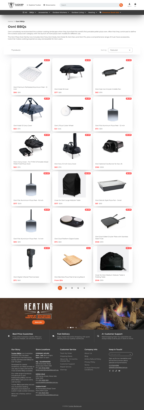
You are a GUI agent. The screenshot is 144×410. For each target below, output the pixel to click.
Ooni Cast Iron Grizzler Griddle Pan (113, 76)
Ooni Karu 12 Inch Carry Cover (72, 151)
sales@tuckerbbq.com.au (118, 367)
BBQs (31, 12)
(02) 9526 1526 (43, 393)
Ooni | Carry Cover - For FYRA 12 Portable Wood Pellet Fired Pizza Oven (31, 151)
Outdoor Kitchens (60, 12)
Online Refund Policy (93, 359)
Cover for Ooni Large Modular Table (72, 188)
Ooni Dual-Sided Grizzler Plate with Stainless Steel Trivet (113, 226)
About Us (88, 353)
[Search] (121, 5)
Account (129, 5)
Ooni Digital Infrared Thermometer (31, 264)
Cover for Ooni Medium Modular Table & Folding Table (113, 264)
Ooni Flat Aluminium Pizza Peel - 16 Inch (31, 188)
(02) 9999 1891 (43, 380)
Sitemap (63, 370)
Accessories (43, 12)
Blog (86, 356)
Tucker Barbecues (75, 406)
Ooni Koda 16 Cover (72, 76)
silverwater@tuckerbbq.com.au (47, 370)
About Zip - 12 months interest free (68, 360)
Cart (135, 5)
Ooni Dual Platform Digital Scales (72, 226)
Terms (87, 365)
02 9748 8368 (114, 365)
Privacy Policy (90, 362)
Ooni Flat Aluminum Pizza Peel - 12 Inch (113, 114)
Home (10, 21)
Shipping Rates (66, 356)
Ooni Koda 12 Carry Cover (31, 114)
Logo (16, 5)
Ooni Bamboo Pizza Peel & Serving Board (72, 264)
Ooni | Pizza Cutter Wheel (72, 114)
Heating (91, 12)
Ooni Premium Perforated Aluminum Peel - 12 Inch (31, 76)
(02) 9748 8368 (43, 368)
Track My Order (66, 353)
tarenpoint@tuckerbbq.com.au (47, 395)
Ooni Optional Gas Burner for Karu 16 (113, 151)
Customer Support (67, 364)
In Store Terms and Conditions (92, 369)
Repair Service (65, 367)
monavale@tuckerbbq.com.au (47, 382)
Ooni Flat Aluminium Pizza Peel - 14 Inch (31, 226)
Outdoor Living (78, 12)
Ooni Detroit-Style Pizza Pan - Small (113, 188)
